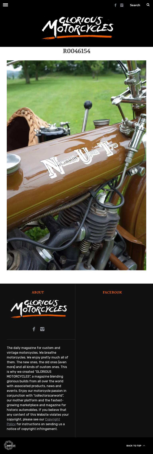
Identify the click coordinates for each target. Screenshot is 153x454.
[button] (9, 445)
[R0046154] (76, 269)
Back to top (134, 445)
